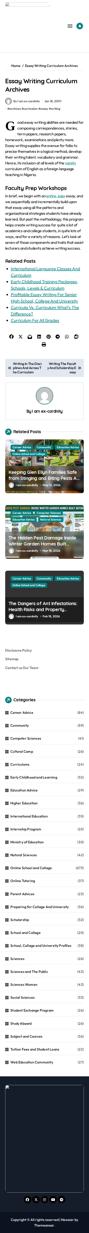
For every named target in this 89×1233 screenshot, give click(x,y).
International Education (29, 816)
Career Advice (22, 447)
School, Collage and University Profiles (40, 945)
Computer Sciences (49, 513)
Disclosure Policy (18, 650)
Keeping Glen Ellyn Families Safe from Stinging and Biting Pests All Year (43, 478)
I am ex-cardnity (47, 411)
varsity (70, 163)
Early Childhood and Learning (33, 777)
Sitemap (11, 659)
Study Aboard (21, 1023)
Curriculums (19, 764)
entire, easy (55, 195)
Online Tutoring (22, 881)
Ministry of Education (27, 842)
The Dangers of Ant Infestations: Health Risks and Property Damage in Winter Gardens (42, 609)
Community (44, 447)
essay (44, 109)
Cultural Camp (21, 751)
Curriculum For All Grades (35, 320)
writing (55, 109)
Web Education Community (31, 1062)
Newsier (67, 1220)
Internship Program (25, 829)
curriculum (31, 109)
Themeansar (44, 1225)
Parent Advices (22, 894)
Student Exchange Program (32, 1010)
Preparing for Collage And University (39, 907)
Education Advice (68, 447)
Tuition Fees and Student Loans (34, 1049)
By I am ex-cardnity (26, 101)
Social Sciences (22, 997)
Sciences (17, 958)
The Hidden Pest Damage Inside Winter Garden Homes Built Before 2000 (42, 544)
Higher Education (24, 803)
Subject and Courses (26, 1036)
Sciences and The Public (29, 971)
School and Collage (25, 932)
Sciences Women (23, 984)
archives (15, 109)
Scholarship (19, 920)
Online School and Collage (29, 454)
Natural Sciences (50, 519)
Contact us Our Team (21, 668)
